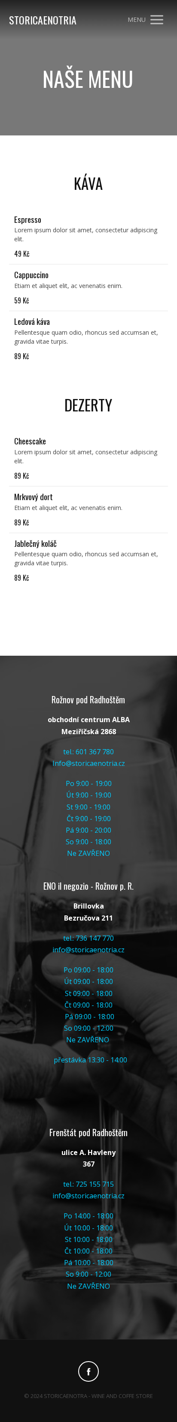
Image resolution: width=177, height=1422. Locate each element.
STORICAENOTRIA (42, 20)
